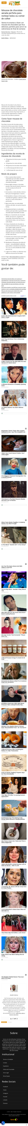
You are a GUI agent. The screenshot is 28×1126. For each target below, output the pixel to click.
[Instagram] (17, 1018)
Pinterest (5, 1103)
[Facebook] (13, 1018)
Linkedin (5, 1100)
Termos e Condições (8, 1059)
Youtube (5, 1096)
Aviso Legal (6, 1072)
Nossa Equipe (6, 1076)
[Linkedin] (11, 1018)
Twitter (5, 1090)
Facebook (5, 1086)
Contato (5, 1062)
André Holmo (5, 38)
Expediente (6, 1066)
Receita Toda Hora (5, 32)
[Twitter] (15, 1018)
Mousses (13, 32)
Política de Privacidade (8, 1069)
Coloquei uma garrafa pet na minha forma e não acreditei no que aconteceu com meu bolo (13, 283)
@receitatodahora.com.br (17, 257)
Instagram (5, 1093)
